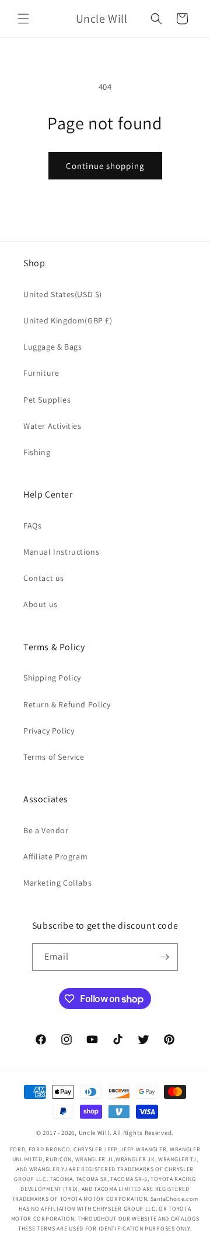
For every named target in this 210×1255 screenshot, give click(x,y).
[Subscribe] (164, 957)
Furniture (41, 373)
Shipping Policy (52, 677)
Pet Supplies (47, 399)
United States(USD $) (62, 294)
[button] (23, 18)
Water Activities (52, 426)
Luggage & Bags (52, 346)
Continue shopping (105, 165)
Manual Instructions (61, 552)
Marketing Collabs (57, 882)
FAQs (32, 525)
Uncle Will (94, 1133)
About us (40, 604)
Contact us (43, 578)
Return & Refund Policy (66, 704)
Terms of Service (54, 757)
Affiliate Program (55, 856)
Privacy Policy (48, 730)
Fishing (36, 452)
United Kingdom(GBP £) (68, 320)
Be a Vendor (46, 830)
